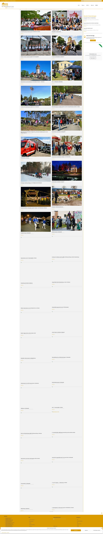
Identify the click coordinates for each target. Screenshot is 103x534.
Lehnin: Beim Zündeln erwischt (88, 28)
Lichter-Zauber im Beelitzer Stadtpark (58, 332)
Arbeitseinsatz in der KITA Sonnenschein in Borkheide (30, 383)
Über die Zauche (31, 521)
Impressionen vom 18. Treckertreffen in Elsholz (28, 258)
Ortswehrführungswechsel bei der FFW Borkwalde (60, 307)
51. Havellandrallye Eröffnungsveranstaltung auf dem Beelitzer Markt (63, 432)
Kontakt (78, 526)
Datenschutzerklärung (4, 532)
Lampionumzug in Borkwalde (26, 232)
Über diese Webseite (31, 519)
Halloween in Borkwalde (25, 408)
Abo (77, 522)
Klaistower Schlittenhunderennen (57, 206)
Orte (78, 5)
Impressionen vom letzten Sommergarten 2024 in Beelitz (30, 458)
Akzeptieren (76, 530)
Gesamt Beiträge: (8, 523)
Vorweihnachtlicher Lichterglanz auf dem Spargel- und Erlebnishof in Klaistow (34, 207)
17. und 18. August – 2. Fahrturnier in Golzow (59, 482)
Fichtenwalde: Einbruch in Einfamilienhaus (90, 17)
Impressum (8, 532)
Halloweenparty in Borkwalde (57, 231)
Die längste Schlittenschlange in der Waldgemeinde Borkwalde (31, 182)
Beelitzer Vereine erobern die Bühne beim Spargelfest (30, 56)
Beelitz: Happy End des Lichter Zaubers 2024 (28, 333)
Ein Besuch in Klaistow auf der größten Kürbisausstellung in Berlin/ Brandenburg (65, 257)
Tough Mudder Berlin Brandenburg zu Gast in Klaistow (61, 282)
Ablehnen (86, 530)
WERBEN (96, 5)
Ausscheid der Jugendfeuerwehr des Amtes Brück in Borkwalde (62, 457)
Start (77, 519)
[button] (101, 528)
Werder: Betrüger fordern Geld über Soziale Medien (91, 23)
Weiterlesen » (22, 33)
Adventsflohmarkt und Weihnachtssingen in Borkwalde (61, 357)
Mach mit (92, 5)
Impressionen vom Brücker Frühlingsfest (58, 131)
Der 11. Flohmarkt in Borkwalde (57, 81)
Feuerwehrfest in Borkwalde (25, 483)
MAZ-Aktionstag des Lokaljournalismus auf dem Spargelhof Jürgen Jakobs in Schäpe (66, 106)
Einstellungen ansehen (96, 530)
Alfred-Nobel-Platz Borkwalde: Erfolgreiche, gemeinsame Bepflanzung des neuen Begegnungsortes (34, 132)
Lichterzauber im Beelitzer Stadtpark (58, 181)
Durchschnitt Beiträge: (9, 526)
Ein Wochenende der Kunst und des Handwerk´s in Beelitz (30, 31)
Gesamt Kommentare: (9, 524)
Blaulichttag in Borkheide (25, 508)
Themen (83, 5)
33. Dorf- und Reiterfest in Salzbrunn (58, 56)
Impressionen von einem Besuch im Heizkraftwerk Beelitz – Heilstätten (32, 81)
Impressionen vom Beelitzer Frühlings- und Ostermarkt (61, 156)
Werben (78, 525)
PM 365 (87, 5)
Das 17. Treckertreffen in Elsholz (57, 407)
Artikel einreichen (79, 523)
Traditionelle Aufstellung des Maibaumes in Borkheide (30, 106)
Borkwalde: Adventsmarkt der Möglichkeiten (28, 358)
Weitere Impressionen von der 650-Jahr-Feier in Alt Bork (30, 308)
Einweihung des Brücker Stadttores (27, 283)
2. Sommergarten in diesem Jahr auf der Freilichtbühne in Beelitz (63, 507)
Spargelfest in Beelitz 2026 (56, 31)
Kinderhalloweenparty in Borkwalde (58, 382)
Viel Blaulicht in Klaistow (25, 157)
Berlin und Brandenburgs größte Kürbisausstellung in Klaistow (31, 433)
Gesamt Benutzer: (8, 525)
